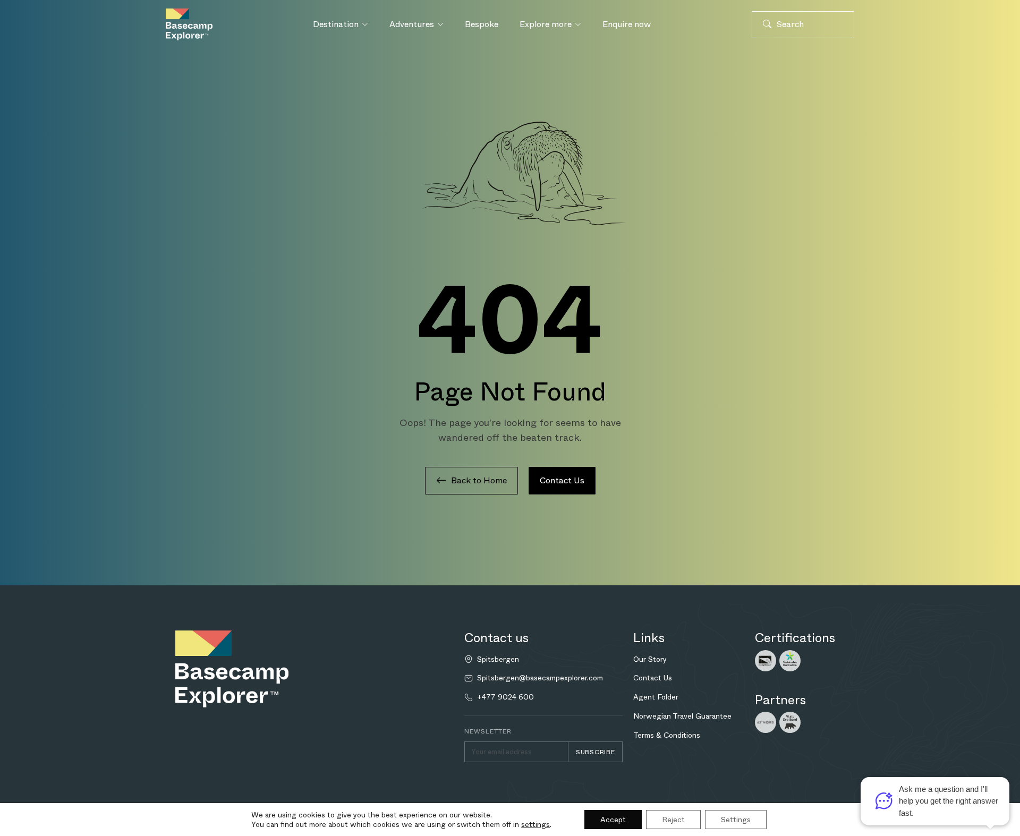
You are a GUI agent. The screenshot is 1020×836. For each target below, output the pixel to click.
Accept (613, 819)
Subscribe (595, 752)
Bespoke (481, 24)
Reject (673, 819)
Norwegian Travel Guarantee (682, 716)
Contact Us (562, 480)
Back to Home (479, 480)
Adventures (411, 24)
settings (535, 824)
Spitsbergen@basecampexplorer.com (540, 678)
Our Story (650, 659)
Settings (736, 819)
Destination (336, 24)
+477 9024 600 (505, 697)
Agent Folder (655, 697)
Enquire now (626, 24)
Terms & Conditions (666, 735)
